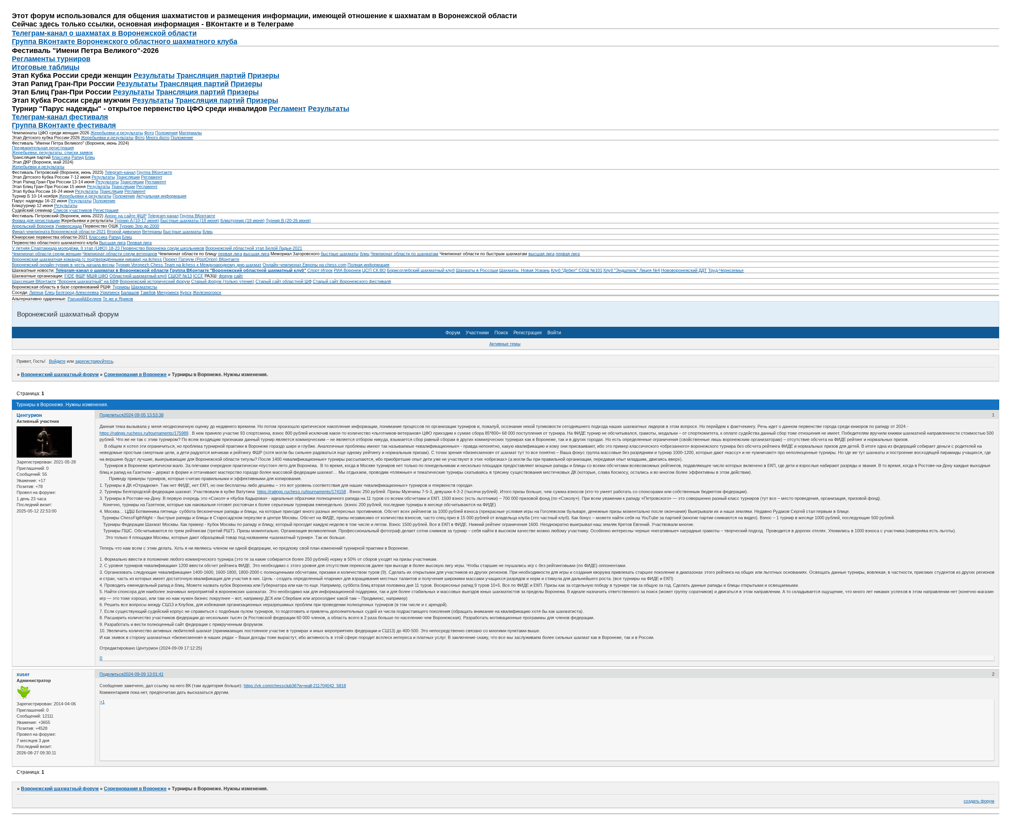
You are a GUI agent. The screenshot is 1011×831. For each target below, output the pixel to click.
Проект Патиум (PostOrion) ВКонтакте (201, 259)
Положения (166, 132)
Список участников (72, 210)
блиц (364, 253)
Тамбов (148, 292)
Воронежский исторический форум (155, 281)
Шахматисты (144, 287)
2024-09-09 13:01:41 (143, 674)
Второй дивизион (124, 231)
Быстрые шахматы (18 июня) (189, 220)
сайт (238, 275)
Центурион (29, 415)
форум (226, 275)
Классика (61, 157)
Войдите (57, 361)
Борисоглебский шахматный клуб (421, 270)
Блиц (90, 157)
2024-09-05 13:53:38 (143, 415)
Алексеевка (87, 292)
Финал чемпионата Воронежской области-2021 (59, 231)
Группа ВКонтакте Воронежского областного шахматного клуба (124, 41)
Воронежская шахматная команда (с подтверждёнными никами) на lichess (87, 259)
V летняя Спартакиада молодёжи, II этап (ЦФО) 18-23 (66, 248)
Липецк (36, 292)
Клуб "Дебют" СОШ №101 (576, 270)
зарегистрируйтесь (94, 361)
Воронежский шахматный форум (60, 374)
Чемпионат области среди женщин (46, 253)
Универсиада (68, 226)
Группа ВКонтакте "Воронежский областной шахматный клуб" (238, 270)
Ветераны (152, 231)
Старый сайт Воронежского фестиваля (352, 281)
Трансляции (128, 177)
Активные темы (505, 343)
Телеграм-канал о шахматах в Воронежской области (104, 33)
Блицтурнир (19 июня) (242, 220)
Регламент (287, 109)
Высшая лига (112, 242)
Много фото (157, 137)
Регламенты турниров (51, 59)
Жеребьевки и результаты (116, 132)
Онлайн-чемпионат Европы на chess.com (304, 264)
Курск (186, 292)
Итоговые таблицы (45, 67)
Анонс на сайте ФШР (126, 215)
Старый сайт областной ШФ (284, 281)
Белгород (65, 292)
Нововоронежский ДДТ (684, 270)
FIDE (69, 275)
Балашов (130, 292)
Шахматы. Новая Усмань (524, 270)
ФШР (80, 275)
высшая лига (256, 253)
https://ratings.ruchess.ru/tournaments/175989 (144, 433)
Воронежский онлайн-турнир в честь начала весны (63, 264)
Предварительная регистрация (43, 147)
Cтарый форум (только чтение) (222, 281)
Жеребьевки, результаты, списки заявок (52, 152)
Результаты (154, 75)
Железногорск (207, 292)
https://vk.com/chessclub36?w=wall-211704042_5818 (295, 685)
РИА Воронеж (347, 270)
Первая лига (139, 242)
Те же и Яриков (118, 298)
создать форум (979, 801)
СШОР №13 (180, 275)
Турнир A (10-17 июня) (137, 220)
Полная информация (368, 264)
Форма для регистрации (36, 220)
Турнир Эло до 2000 (139, 226)
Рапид (77, 157)
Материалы (190, 132)
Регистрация (105, 210)
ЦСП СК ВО (374, 270)
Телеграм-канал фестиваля (60, 117)
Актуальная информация (161, 196)
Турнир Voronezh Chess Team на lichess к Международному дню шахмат (188, 264)
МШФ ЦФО (97, 275)
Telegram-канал (120, 172)
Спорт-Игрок (320, 270)
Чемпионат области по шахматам (404, 253)
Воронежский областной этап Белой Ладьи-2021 (253, 248)
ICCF (198, 275)
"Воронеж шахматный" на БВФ (87, 281)
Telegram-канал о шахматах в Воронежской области (112, 270)
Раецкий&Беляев (84, 298)
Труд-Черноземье (726, 270)
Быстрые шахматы (182, 231)
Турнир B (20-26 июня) (288, 220)
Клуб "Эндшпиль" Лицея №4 (631, 270)
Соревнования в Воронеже (135, 374)
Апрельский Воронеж (33, 226)
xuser (23, 674)
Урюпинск (110, 292)
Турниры (121, 287)
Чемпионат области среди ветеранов (120, 253)
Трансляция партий (211, 75)
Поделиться (112, 415)
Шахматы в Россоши (477, 270)
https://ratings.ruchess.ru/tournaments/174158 (301, 491)
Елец (49, 292)
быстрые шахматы (340, 253)
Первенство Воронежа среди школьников (162, 248)
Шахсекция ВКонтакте (34, 281)
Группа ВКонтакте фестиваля (64, 125)
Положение (182, 137)
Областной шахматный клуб (138, 275)
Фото (149, 132)
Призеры (263, 75)
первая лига (230, 253)
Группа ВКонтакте (154, 172)
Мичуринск (168, 292)
